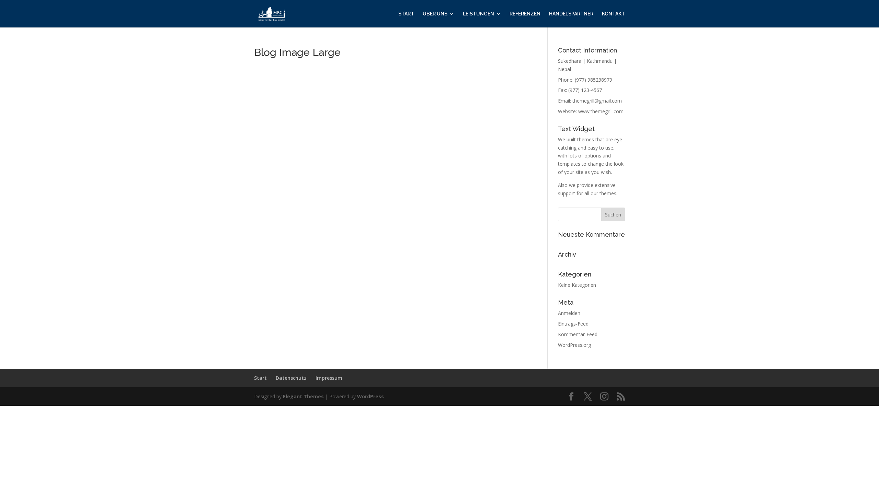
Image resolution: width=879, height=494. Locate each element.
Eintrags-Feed (573, 323)
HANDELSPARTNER (571, 13)
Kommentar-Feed (577, 334)
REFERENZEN (525, 13)
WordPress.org (574, 345)
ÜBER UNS (435, 13)
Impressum (329, 378)
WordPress (370, 396)
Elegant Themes (303, 396)
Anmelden (569, 313)
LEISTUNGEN (478, 13)
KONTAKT (613, 13)
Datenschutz (291, 378)
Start (260, 378)
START (406, 13)
